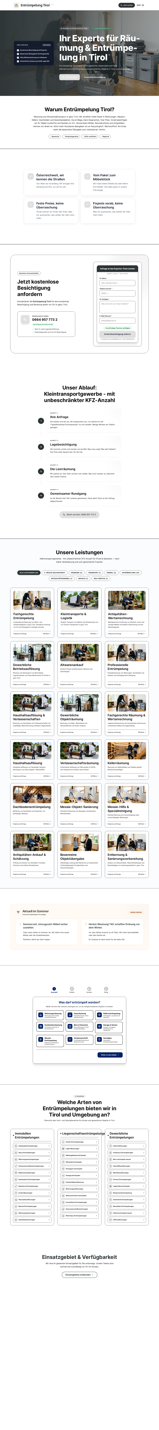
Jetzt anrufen (128, 5)
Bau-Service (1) (101, 578)
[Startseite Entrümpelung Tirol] (16, 5)
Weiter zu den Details (109, 1055)
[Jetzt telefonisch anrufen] (25, 319)
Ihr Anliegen (105, 299)
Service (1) (83, 578)
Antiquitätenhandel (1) (61, 578)
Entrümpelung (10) (130, 573)
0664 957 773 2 (44, 320)
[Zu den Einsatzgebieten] (53, 5)
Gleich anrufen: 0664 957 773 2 (81, 514)
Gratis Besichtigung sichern (117, 334)
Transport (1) (94, 573)
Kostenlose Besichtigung (94, 77)
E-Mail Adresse (106, 316)
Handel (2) (111, 573)
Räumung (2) (76, 573)
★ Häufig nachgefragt (54, 573)
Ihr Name (103, 278)
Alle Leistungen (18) (29, 573)
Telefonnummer (106, 289)
